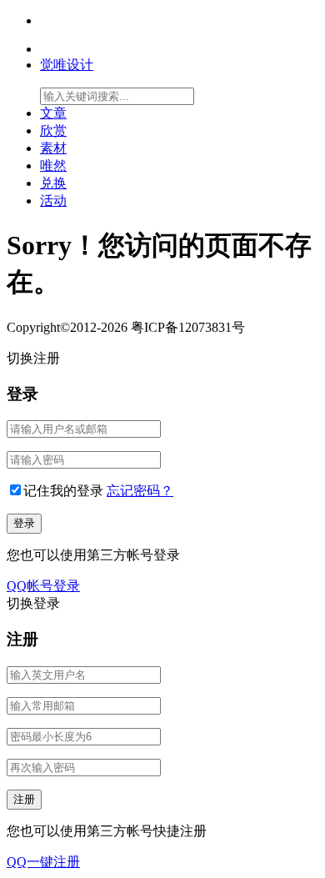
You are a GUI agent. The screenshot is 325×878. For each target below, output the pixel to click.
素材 (53, 148)
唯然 (53, 165)
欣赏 (53, 130)
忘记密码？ (140, 491)
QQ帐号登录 (43, 586)
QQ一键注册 (43, 862)
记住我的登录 (63, 491)
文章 (53, 113)
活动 (53, 200)
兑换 (53, 183)
